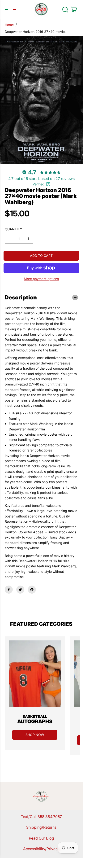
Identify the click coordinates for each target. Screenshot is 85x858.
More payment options (41, 279)
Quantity (13, 229)
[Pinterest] (32, 590)
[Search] (65, 9)
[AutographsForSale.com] (41, 9)
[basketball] (35, 673)
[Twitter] (20, 590)
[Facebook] (9, 590)
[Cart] (73, 9)
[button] (10, 9)
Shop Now (35, 735)
